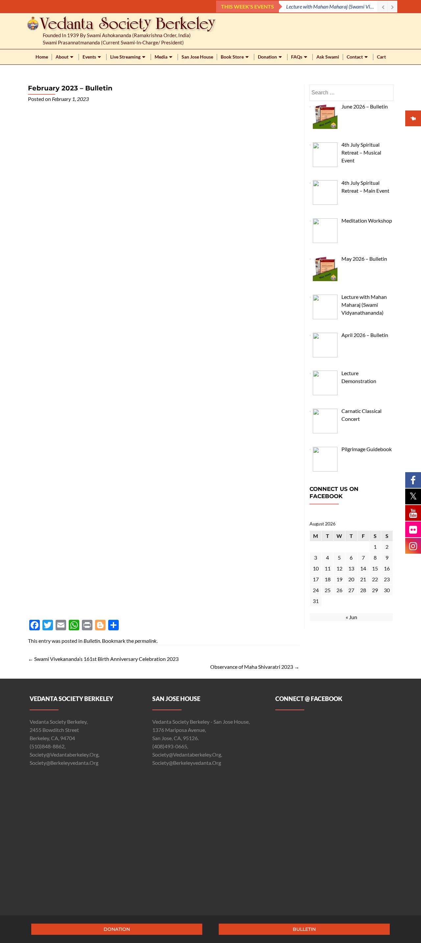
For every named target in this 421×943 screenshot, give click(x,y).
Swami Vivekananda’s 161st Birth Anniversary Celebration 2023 (103, 659)
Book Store (232, 57)
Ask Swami (327, 57)
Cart (381, 57)
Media (161, 57)
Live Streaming (125, 57)
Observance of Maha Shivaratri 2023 (254, 667)
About (62, 57)
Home (42, 57)
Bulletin (92, 641)
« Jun (351, 617)
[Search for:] (351, 93)
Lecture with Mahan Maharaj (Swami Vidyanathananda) (332, 6)
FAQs (296, 57)
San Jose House (197, 57)
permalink (146, 641)
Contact (355, 57)
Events (89, 57)
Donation (267, 57)
